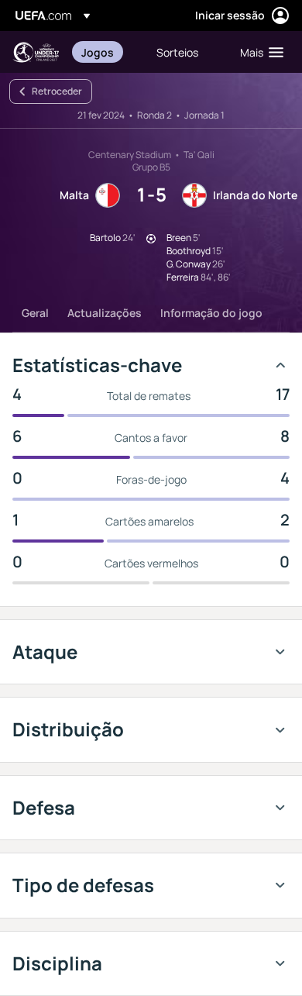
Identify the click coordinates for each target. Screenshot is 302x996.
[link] (97, 52)
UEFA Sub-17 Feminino (35, 52)
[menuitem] (105, 52)
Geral (35, 313)
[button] (258, 52)
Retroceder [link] (57, 91)
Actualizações (104, 313)
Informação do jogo (211, 313)
